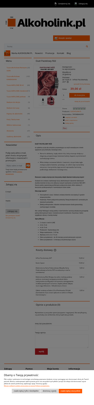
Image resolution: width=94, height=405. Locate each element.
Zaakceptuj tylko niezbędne (26, 391)
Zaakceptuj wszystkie (70, 391)
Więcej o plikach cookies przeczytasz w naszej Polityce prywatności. (27, 386)
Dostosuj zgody (50, 391)
